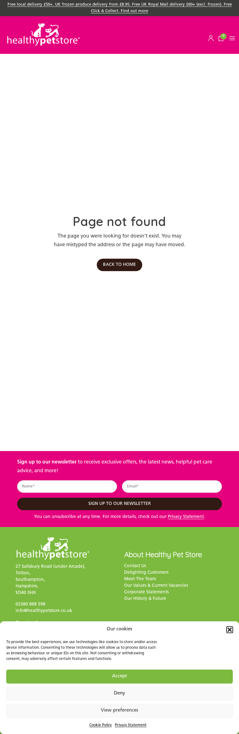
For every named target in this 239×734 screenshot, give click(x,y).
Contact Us (135, 566)
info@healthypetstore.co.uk (44, 611)
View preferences (119, 710)
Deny (119, 693)
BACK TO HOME (119, 264)
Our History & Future (145, 598)
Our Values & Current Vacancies (156, 585)
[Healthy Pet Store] (43, 34)
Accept (119, 676)
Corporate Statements (146, 592)
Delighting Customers (146, 572)
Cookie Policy (100, 725)
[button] (230, 630)
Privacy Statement (131, 725)
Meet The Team (140, 579)
